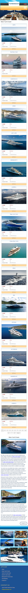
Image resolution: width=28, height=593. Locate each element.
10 (25, 430)
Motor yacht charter (16, 456)
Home (3, 569)
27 (14, 433)
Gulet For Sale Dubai (6, 574)
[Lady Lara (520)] (14, 142)
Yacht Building (5, 578)
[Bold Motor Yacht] (14, 277)
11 (8, 433)
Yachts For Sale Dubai (6, 573)
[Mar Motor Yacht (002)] (14, 61)
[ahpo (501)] (14, 34)
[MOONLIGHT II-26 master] (14, 169)
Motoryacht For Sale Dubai (7, 576)
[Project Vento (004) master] (14, 223)
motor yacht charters (17, 515)
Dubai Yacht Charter (6, 571)
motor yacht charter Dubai (8, 461)
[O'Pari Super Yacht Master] (14, 115)
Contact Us (23, 523)
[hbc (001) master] (14, 304)
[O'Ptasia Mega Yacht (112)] (14, 331)
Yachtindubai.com (14, 3)
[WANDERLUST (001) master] (14, 385)
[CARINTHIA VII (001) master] (14, 88)
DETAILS (14, 48)
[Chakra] (14, 250)
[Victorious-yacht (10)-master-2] (14, 358)
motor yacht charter (5, 474)
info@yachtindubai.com (6, 589)
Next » (18, 433)
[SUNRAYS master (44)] (14, 412)
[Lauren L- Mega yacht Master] (14, 196)
